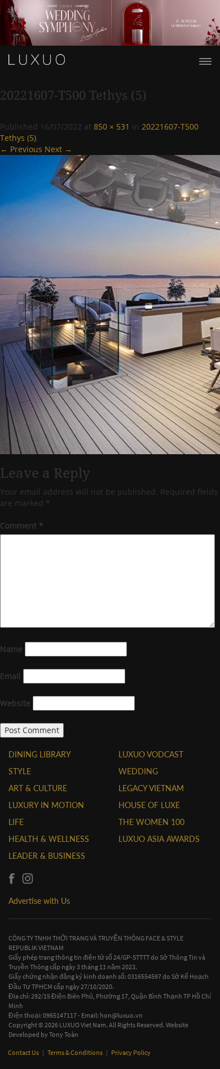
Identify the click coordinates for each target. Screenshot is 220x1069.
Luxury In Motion (46, 805)
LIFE (16, 822)
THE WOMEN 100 (151, 822)
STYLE (19, 771)
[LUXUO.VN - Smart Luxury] (36, 60)
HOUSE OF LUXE (149, 805)
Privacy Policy (131, 1052)
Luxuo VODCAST (150, 754)
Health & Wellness (48, 839)
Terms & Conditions (75, 1052)
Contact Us (24, 1052)
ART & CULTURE (37, 788)
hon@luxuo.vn (121, 1015)
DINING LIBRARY (39, 754)
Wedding (138, 771)
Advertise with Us (39, 901)
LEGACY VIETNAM (151, 788)
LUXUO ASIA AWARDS (159, 839)
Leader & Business (46, 855)
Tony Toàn (63, 1034)
